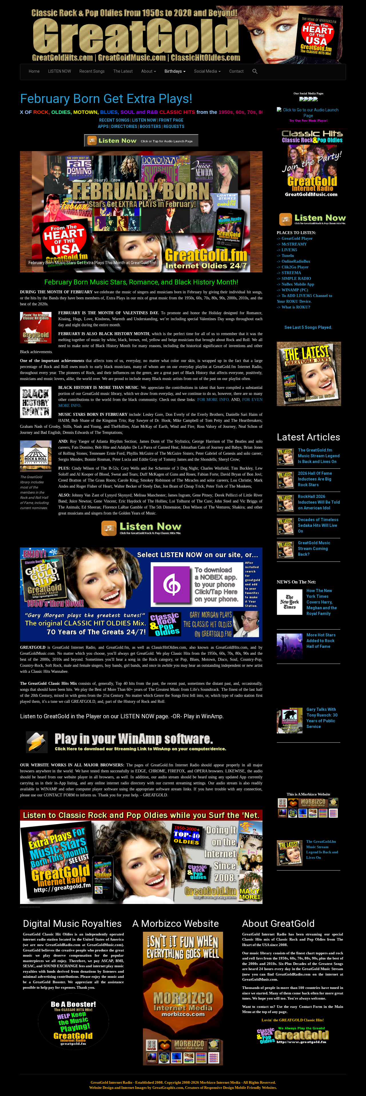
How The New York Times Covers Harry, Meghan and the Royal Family (322, 602)
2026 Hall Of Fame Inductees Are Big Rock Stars (315, 479)
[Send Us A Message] (315, 98)
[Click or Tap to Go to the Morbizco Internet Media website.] (183, 998)
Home (34, 71)
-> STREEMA (289, 273)
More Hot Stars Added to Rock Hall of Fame (321, 641)
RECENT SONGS (114, 120)
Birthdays (174, 71)
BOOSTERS (150, 126)
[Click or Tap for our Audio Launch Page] (309, 112)
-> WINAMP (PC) (292, 290)
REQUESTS (174, 126)
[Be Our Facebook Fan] (301, 98)
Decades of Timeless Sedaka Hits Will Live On (318, 525)
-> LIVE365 (287, 250)
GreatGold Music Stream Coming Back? (314, 549)
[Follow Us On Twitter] (306, 98)
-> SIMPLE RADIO (294, 278)
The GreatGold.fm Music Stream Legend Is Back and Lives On (319, 456)
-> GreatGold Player (295, 238)
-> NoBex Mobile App (295, 284)
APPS (103, 126)
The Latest (123, 71)
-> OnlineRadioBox (293, 261)
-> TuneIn (285, 256)
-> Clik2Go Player (293, 267)
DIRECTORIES (124, 126)
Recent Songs (92, 71)
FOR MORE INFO (213, 399)
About (147, 71)
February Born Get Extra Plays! (106, 98)
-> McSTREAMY (292, 244)
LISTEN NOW (59, 71)
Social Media (206, 71)
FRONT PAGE (171, 120)
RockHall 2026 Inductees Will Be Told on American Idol (319, 502)
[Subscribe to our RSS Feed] (311, 98)
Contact (236, 71)
